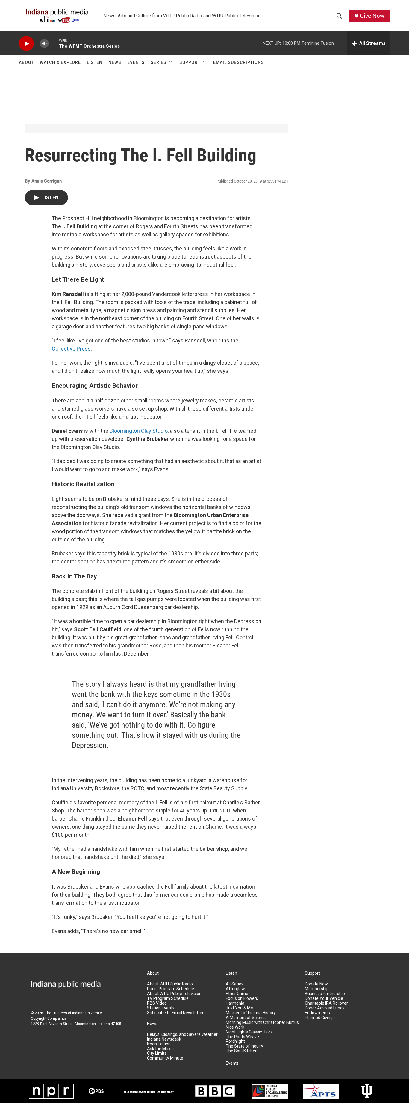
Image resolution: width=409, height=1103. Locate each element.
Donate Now (316, 984)
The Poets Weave (242, 1037)
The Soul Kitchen (241, 1051)
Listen (94, 62)
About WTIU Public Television (174, 993)
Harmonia (235, 1003)
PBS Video (157, 1003)
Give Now (372, 16)
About (26, 62)
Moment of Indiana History (251, 1013)
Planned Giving (319, 1017)
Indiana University (87, 1013)
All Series (234, 984)
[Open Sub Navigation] (171, 62)
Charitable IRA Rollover (326, 1003)
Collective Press (71, 348)
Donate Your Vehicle (324, 998)
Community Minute (165, 1058)
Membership (317, 989)
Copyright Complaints (48, 1018)
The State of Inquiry (244, 1046)
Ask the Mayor (160, 1049)
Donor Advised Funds (325, 1008)
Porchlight (235, 1041)
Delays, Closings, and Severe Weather (182, 1034)
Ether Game (237, 993)
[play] (26, 43)
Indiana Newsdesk (164, 1039)
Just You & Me (239, 1008)
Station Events (161, 1008)
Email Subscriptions (238, 62)
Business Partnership (325, 993)
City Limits (156, 1053)
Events (136, 62)
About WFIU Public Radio (170, 984)
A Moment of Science (246, 1017)
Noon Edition (159, 1044)
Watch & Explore (60, 62)
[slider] (54, 43)
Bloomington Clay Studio (139, 431)
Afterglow (235, 989)
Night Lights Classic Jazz (249, 1032)
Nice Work (235, 1027)
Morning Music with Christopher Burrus (262, 1022)
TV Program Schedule (168, 998)
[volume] (44, 43)
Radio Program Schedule (170, 989)
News (114, 62)
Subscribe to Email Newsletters (176, 1013)
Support (189, 62)
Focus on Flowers (242, 998)
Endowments (317, 1013)
